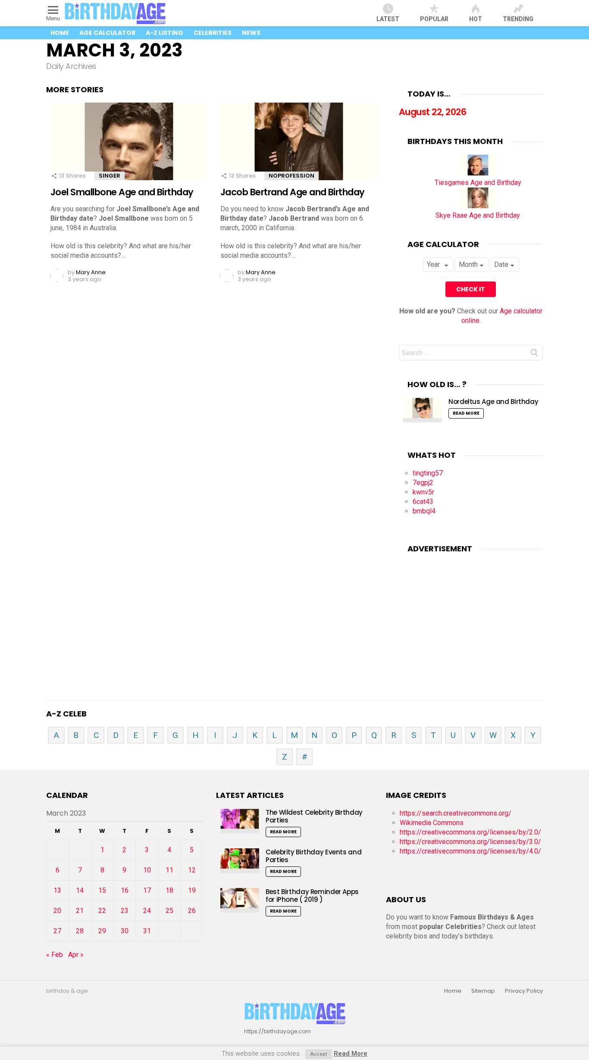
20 (57, 911)
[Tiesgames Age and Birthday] (478, 173)
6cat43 (423, 501)
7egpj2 (423, 482)
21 (80, 911)
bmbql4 (424, 511)
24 (147, 911)
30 (124, 931)
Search (534, 354)
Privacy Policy (524, 991)
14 (80, 890)
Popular (434, 19)
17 (147, 890)
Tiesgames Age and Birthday (478, 182)
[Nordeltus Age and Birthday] (422, 410)
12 (192, 870)
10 (147, 870)
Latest (387, 19)
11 (169, 870)
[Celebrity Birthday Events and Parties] (239, 860)
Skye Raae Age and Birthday (477, 215)
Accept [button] (318, 1054)
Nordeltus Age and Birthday (493, 401)
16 (124, 890)
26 (192, 911)
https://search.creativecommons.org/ (455, 813)
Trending (518, 19)
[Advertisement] (471, 615)
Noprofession (291, 176)
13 (57, 890)
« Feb (54, 955)
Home (59, 32)
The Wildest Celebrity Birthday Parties (314, 816)
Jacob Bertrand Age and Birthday (292, 192)
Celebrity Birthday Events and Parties (313, 855)
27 (57, 931)
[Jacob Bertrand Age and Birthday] (298, 149)
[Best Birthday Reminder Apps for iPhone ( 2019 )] (239, 900)
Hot (475, 19)
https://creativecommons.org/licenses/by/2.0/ (470, 832)
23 (124, 911)
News (251, 32)
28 (80, 931)
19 (192, 890)
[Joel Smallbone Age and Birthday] (128, 149)
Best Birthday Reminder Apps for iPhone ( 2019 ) (312, 895)
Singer (109, 176)
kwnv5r (423, 492)
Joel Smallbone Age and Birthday (122, 192)
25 (169, 911)
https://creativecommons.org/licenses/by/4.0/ (470, 851)
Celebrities (213, 32)
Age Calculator (107, 32)
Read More (466, 413)
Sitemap (483, 991)
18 (169, 890)
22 (102, 911)
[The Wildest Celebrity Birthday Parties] (239, 821)
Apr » (76, 955)
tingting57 (428, 473)
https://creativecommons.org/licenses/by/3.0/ (470, 842)
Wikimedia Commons (432, 823)
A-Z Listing (164, 32)
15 (102, 890)
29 (102, 931)
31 (147, 931)
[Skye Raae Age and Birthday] (478, 206)
